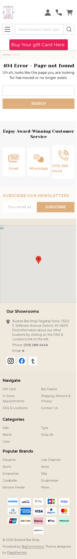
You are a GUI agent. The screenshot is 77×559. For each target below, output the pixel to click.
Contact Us (49, 408)
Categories (13, 419)
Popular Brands (18, 451)
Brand (7, 435)
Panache (9, 460)
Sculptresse (49, 480)
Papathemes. (17, 552)
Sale (6, 428)
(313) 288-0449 (36, 345)
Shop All (47, 435)
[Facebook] (22, 361)
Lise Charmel (51, 460)
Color (6, 442)
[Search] (69, 29)
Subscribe (55, 207)
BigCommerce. (33, 546)
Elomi (7, 467)
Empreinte (11, 474)
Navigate (12, 380)
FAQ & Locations (15, 408)
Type (44, 428)
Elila (44, 474)
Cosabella (10, 480)
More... (46, 487)
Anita (45, 467)
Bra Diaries (49, 389)
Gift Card (9, 389)
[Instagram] (10, 361)
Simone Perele (14, 487)
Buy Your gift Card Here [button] (38, 44)
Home (6, 54)
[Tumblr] (33, 361)
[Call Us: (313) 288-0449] (59, 12)
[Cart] (69, 12)
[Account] (48, 12)
